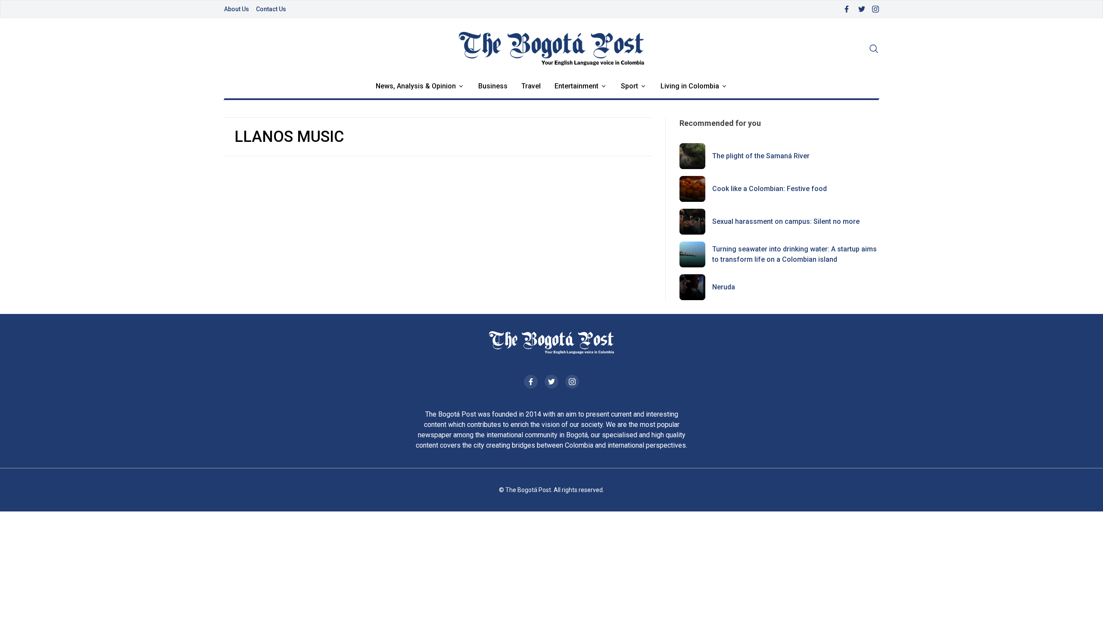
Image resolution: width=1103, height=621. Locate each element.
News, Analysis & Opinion (416, 86)
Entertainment (576, 86)
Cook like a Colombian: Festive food (769, 189)
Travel (531, 86)
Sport (629, 86)
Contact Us (271, 9)
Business (493, 86)
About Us (236, 9)
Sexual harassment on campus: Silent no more (786, 221)
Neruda (723, 287)
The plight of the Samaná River (761, 156)
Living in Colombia (690, 86)
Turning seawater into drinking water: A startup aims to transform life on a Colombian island (794, 254)
